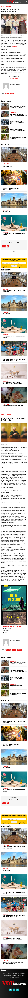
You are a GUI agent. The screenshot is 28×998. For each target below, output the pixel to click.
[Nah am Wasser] (14, 200)
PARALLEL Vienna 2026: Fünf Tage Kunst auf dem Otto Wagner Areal (18, 107)
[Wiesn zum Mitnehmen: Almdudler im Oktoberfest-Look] (14, 177)
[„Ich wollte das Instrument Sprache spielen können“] (5, 137)
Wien (12, 93)
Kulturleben (8, 6)
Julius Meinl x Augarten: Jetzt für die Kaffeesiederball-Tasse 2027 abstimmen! (12, 383)
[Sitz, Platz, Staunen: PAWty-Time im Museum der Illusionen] (14, 223)
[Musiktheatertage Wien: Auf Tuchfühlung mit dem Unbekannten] (5, 129)
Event (7, 93)
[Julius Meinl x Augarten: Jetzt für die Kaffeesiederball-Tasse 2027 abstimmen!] (14, 371)
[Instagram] (5, 246)
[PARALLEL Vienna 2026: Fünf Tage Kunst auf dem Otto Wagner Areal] (5, 106)
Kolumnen (5, 210)
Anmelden (14, 265)
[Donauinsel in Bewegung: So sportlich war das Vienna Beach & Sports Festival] (14, 348)
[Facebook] (3, 246)
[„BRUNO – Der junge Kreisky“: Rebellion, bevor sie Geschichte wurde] (5, 122)
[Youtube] (8, 246)
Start (2, 6)
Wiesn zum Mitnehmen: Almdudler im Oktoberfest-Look (11, 188)
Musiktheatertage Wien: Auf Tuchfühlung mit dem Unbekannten (17, 130)
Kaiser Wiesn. (14, 46)
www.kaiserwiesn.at (14, 78)
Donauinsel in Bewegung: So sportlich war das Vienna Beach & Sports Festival (14, 360)
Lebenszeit (5, 232)
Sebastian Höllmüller (15, 84)
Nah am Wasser (6, 211)
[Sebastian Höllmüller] (6, 86)
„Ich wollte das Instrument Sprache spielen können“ (18, 138)
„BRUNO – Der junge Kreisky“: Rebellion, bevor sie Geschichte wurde (17, 122)
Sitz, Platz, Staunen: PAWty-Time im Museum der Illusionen (14, 234)
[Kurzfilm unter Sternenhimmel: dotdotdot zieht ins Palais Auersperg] (5, 114)
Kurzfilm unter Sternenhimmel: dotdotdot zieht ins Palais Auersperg (18, 114)
